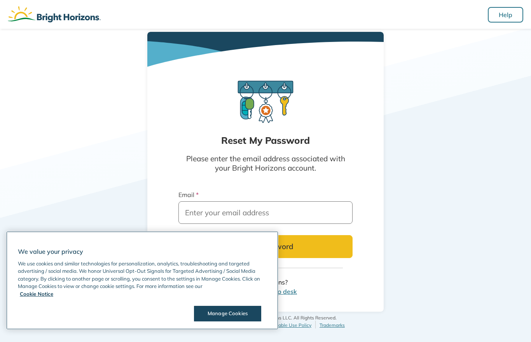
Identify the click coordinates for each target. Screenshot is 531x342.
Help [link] (505, 15)
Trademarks (332, 325)
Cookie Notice (36, 294)
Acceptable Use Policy (287, 325)
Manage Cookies (228, 313)
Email (188, 195)
